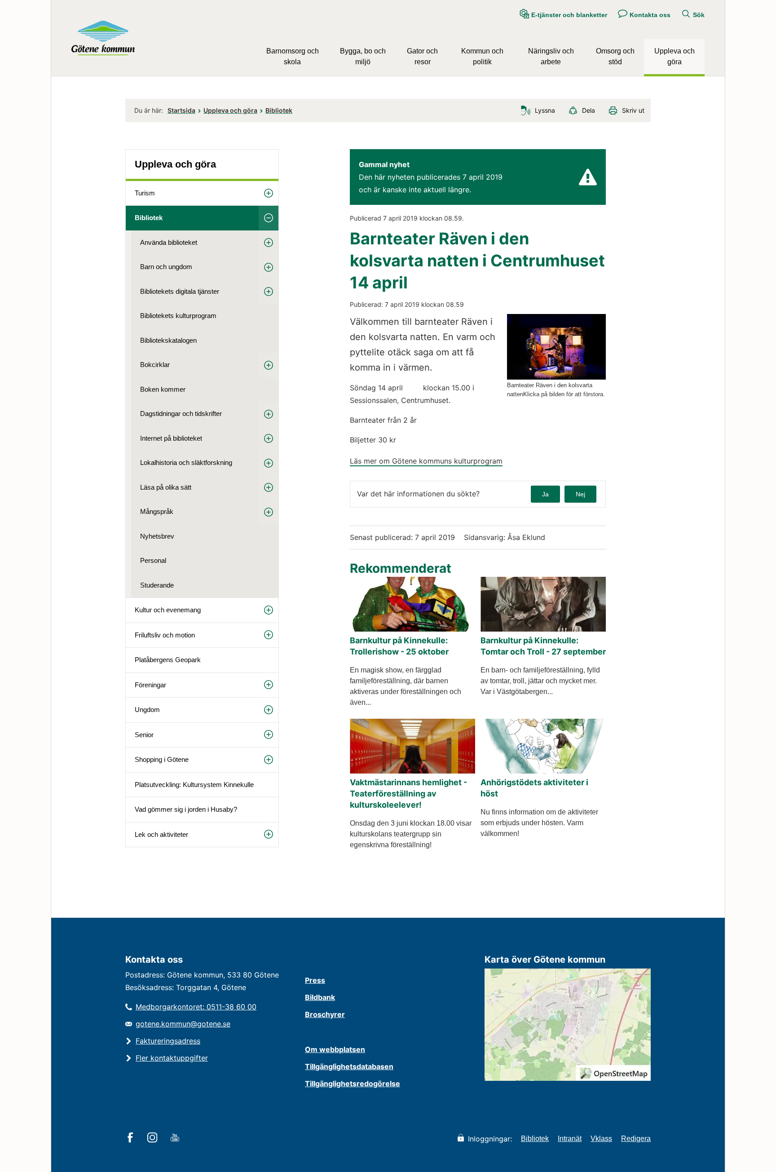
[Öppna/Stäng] (268, 193)
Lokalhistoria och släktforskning (186, 462)
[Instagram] (153, 1138)
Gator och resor (422, 56)
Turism (145, 193)
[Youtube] (176, 1138)
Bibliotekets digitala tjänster (179, 291)
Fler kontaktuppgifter (172, 1057)
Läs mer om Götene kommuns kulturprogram (426, 460)
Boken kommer (162, 389)
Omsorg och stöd (615, 56)
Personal (153, 560)
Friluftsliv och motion (165, 635)
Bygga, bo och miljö (363, 56)
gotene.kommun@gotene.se (183, 1023)
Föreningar (150, 685)
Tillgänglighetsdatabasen (349, 1066)
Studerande (157, 585)
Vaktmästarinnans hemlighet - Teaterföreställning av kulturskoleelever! (408, 793)
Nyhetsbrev (157, 536)
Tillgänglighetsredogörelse (352, 1083)
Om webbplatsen (335, 1049)
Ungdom (147, 709)
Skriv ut (633, 110)
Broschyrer (325, 1014)
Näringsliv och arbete (551, 56)
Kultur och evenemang (168, 610)
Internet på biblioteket (171, 438)
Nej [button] (580, 494)
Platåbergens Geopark (168, 659)
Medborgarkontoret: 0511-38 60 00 (196, 1006)
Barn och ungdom (166, 266)
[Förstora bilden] (556, 377)
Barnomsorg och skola (292, 56)
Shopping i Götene (162, 759)
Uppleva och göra (674, 56)
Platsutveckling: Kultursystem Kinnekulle (194, 784)
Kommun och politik (482, 56)
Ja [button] (545, 494)
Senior (144, 735)
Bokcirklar (155, 364)
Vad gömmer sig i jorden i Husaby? (186, 809)
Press (315, 980)
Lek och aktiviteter (161, 834)
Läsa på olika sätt (165, 487)
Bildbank (320, 997)
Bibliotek (278, 110)
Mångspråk (156, 511)
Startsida (181, 110)
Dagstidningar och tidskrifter (181, 413)
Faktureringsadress (168, 1040)
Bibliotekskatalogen (168, 340)
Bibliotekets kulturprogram (178, 315)
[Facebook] (131, 1138)
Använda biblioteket (168, 242)
